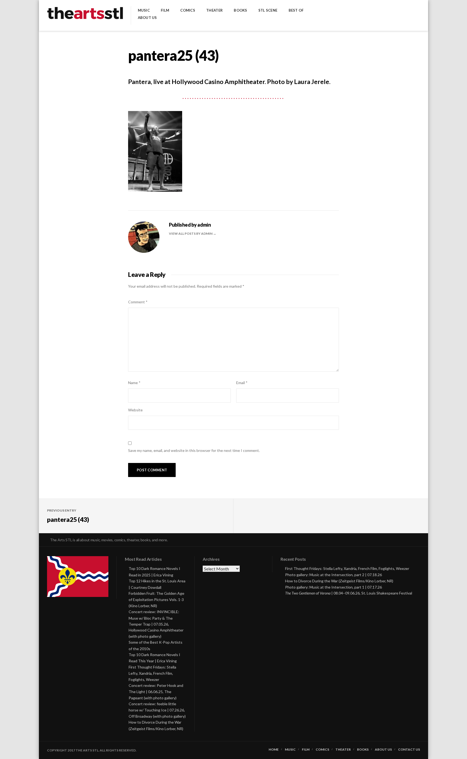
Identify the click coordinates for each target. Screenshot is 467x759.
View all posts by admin (191, 233)
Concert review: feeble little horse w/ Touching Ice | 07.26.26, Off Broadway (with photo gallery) (157, 709)
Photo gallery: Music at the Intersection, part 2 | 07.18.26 (333, 574)
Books (240, 10)
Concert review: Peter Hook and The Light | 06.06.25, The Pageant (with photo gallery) (156, 691)
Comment (138, 302)
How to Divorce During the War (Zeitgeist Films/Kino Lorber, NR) (339, 581)
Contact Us (409, 749)
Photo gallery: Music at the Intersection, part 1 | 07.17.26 (333, 587)
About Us (147, 18)
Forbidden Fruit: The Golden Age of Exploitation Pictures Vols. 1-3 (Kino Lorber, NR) (156, 599)
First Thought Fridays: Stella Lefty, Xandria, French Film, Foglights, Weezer (152, 673)
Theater (214, 10)
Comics (187, 10)
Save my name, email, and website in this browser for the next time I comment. (194, 450)
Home (274, 749)
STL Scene (267, 10)
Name (134, 382)
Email (242, 382)
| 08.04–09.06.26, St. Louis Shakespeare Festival (348, 593)
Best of (296, 10)
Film (165, 10)
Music (144, 10)
